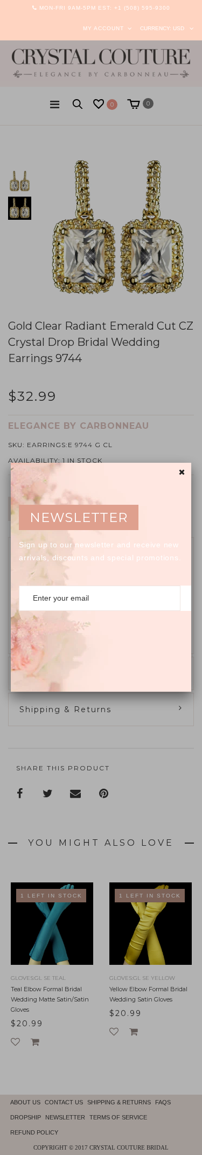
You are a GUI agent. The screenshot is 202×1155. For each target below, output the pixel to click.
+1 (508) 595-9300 (142, 8)
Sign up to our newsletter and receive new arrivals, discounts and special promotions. (100, 551)
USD (178, 28)
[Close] (181, 472)
